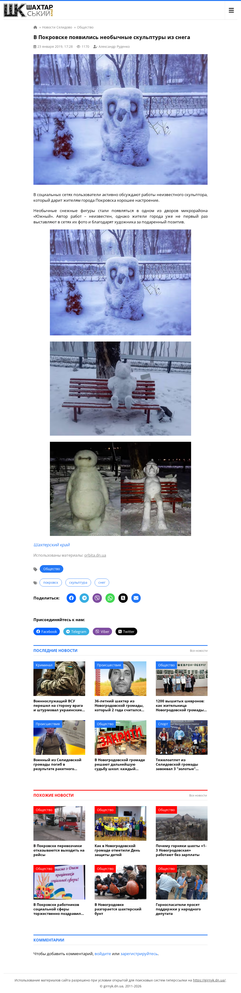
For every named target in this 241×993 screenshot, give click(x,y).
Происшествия (109, 665)
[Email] (136, 598)
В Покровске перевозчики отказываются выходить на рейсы (58, 850)
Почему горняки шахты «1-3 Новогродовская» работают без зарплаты (181, 850)
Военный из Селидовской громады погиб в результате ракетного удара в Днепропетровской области (58, 764)
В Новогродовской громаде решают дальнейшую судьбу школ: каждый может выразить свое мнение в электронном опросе (120, 764)
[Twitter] (123, 598)
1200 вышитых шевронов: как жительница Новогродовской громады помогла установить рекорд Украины (180, 705)
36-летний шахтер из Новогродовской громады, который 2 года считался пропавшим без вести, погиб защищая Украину (119, 705)
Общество (51, 569)
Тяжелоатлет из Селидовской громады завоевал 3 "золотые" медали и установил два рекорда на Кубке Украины (181, 764)
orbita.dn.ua (95, 555)
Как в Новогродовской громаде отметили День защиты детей (117, 850)
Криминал (44, 665)
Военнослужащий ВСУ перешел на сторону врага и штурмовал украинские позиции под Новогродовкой (58, 705)
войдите (103, 953)
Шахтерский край (51, 544)
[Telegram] (84, 598)
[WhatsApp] (110, 598)
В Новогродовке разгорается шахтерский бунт (118, 909)
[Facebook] (71, 598)
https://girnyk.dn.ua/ (209, 980)
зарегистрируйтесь (139, 953)
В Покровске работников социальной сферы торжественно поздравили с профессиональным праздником (58, 909)
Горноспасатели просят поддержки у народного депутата (178, 909)
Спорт (163, 724)
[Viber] (97, 598)
